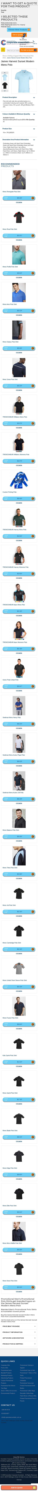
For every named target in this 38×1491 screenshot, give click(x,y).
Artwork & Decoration (13, 1338)
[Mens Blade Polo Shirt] (19, 1118)
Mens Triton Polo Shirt (10, 868)
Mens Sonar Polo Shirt (10, 379)
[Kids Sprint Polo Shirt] (19, 1043)
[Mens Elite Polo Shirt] (19, 1194)
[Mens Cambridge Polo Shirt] (19, 931)
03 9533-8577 (5, 1413)
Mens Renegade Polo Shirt (11, 191)
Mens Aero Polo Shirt (10, 304)
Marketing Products (6, 1375)
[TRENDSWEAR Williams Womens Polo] (19, 442)
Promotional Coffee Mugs (27, 1391)
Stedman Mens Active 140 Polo (13, 792)
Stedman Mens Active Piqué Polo (14, 755)
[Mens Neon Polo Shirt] (19, 1269)
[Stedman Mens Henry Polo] (19, 705)
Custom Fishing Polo (9, 492)
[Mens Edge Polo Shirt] (19, 1156)
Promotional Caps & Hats (27, 1370)
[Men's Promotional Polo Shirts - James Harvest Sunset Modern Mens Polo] (4, 77)
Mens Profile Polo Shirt (10, 267)
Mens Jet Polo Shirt (9, 905)
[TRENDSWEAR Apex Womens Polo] (19, 630)
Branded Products (6, 1373)
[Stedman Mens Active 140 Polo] (19, 780)
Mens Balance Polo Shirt (11, 830)
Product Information (12, 1332)
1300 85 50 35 (5, 1409)
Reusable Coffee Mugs (26, 1393)
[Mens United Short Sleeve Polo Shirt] (19, 968)
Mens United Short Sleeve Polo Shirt (15, 980)
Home (4, 56)
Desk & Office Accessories (9, 1391)
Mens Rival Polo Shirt (10, 229)
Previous (4, 73)
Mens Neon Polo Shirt (10, 1281)
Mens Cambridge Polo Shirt (12, 943)
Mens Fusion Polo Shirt (10, 1018)
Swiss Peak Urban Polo (10, 680)
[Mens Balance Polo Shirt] (19, 818)
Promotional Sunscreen (27, 1383)
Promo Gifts (4, 1368)
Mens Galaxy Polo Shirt (10, 342)
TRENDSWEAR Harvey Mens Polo (14, 529)
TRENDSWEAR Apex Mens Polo (14, 605)
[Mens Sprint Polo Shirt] (19, 1081)
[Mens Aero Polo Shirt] (19, 292)
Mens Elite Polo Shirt (9, 1205)
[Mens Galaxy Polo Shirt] (19, 330)
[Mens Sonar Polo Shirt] (19, 367)
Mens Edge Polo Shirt (10, 1168)
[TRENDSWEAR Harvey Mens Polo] (19, 517)
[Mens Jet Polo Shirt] (19, 893)
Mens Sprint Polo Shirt (10, 1093)
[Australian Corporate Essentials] (15, 42)
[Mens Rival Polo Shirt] (19, 217)
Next (4, 91)
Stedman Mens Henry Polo (12, 717)
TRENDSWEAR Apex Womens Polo (15, 642)
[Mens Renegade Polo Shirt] (19, 180)
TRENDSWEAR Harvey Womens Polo (15, 567)
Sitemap (19, 1479)
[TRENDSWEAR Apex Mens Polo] (19, 593)
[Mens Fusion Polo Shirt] (19, 1006)
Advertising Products (7, 1378)
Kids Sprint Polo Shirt (10, 1055)
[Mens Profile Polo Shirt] (19, 255)
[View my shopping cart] (29, 37)
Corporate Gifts (5, 1365)
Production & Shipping (13, 1344)
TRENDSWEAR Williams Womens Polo (16, 454)
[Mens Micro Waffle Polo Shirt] (19, 1231)
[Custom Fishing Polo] (19, 480)
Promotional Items (6, 1370)
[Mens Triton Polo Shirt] (19, 856)
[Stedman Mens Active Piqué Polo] (19, 743)
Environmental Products (8, 1393)
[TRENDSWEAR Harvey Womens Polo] (19, 555)
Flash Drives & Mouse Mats (28, 1396)
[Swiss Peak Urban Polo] (19, 668)
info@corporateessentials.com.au (11, 1417)
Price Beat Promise (11, 1326)
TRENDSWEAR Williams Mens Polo (15, 417)
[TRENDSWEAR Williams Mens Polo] (19, 405)
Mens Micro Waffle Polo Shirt (12, 1243)
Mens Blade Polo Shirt (10, 1130)
